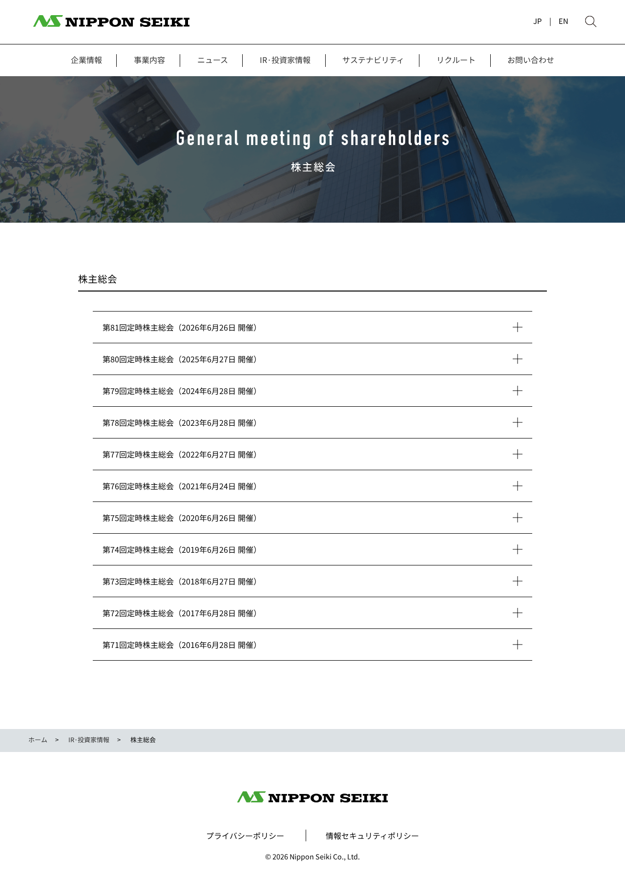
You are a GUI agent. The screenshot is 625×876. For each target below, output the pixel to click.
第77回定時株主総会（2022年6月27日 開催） (182, 454)
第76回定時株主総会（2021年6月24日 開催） (182, 486)
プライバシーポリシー (245, 835)
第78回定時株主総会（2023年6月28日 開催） (182, 422)
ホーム (37, 739)
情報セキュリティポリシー (372, 835)
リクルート (456, 59)
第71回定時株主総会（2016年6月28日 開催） (182, 644)
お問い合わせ (530, 59)
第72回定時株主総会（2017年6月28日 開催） (182, 613)
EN (563, 21)
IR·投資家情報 (285, 59)
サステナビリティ (373, 59)
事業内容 (149, 59)
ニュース (212, 59)
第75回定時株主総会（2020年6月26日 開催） (182, 517)
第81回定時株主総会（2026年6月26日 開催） (182, 327)
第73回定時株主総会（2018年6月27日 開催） (182, 581)
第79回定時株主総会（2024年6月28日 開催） (182, 390)
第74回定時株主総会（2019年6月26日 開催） (182, 549)
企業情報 (86, 59)
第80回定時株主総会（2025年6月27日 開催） (182, 359)
